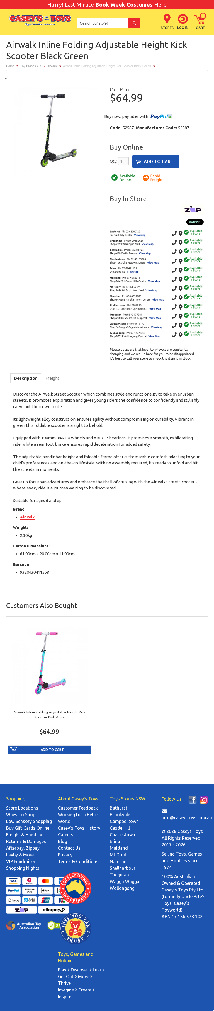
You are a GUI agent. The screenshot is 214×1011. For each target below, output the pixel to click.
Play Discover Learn (81, 969)
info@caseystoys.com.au (187, 817)
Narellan (118, 861)
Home (10, 66)
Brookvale (120, 814)
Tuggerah (119, 874)
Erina (115, 841)
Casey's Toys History (79, 827)
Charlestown (122, 834)
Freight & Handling (24, 834)
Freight (52, 378)
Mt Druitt (119, 854)
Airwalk (52, 66)
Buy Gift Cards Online (27, 827)
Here (160, 4)
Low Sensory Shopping (29, 821)
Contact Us (69, 848)
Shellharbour (122, 868)
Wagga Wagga (124, 881)
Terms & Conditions (78, 861)
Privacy (65, 854)
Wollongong (122, 888)
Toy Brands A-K (31, 66)
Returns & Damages (26, 841)
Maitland (119, 848)
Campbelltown (124, 821)
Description (26, 378)
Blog (62, 841)
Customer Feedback (78, 807)
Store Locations (22, 807)
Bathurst (118, 807)
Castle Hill (120, 827)
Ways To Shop (20, 814)
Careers (65, 834)
